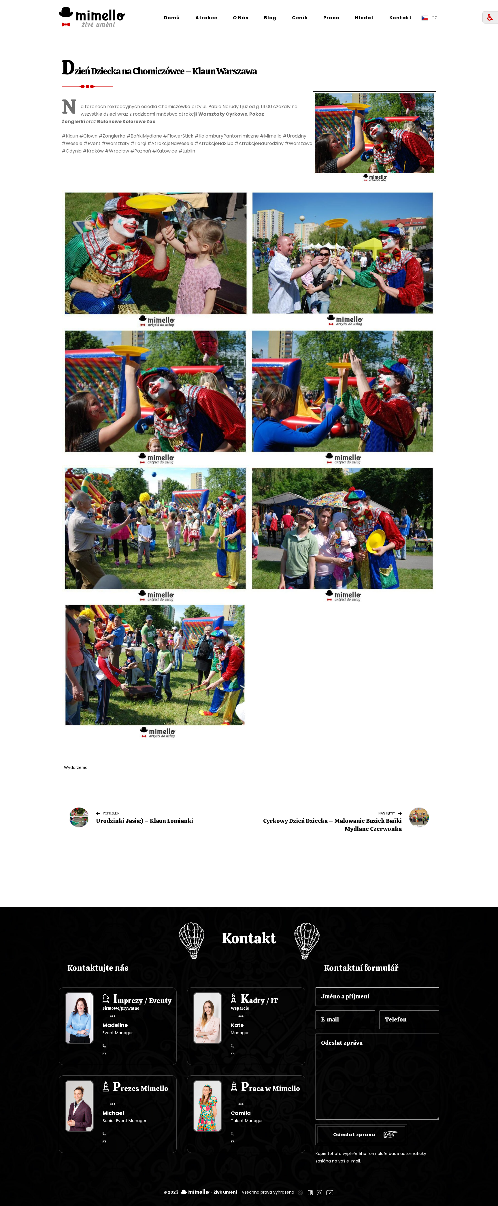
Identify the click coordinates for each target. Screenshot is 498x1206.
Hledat (364, 17)
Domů (172, 17)
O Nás (240, 17)
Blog (270, 17)
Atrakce (206, 17)
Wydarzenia (76, 767)
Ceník (300, 17)
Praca (331, 17)
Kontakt (400, 17)
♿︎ (490, 17)
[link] (300, 1192)
